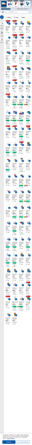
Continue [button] (9, 442)
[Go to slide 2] (14, 96)
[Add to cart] (9, 24)
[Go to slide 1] (27, 52)
